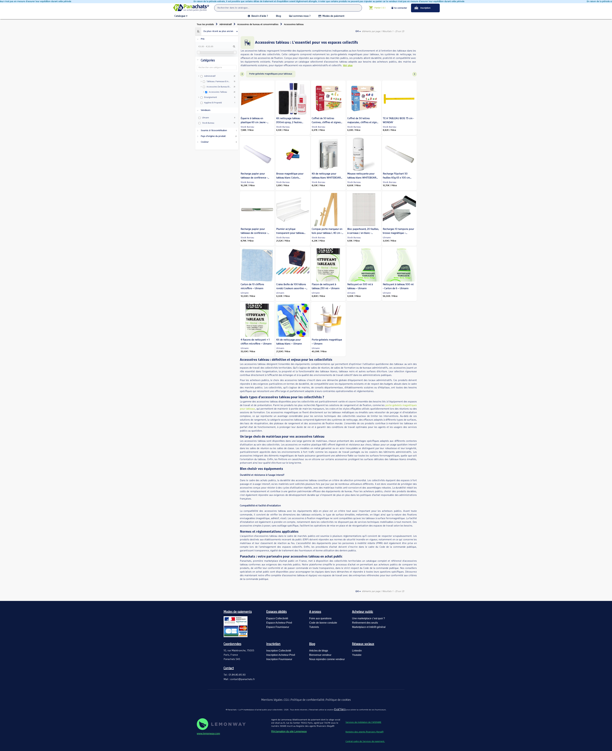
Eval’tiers (340, 709)
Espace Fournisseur (277, 627)
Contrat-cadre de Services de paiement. (365, 741)
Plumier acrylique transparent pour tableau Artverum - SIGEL (290, 233)
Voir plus (348, 65)
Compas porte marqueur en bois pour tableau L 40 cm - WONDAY (327, 233)
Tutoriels (314, 627)
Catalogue (179, 16)
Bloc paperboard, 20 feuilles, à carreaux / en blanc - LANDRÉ (363, 233)
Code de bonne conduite (323, 622)
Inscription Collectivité (278, 650)
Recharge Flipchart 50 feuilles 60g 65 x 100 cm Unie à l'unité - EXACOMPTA (398, 177)
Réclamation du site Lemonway (289, 731)
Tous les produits (205, 24)
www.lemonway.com (208, 733)
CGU (286, 700)
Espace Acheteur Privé (279, 622)
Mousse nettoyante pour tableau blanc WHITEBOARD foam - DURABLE (362, 177)
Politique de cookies (338, 700)
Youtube (356, 655)
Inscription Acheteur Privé (280, 655)
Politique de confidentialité (307, 700)
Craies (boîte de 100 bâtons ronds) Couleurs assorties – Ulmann (291, 288)
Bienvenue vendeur (320, 655)
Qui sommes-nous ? (299, 16)
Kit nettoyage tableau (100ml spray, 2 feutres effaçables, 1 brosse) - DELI (290, 122)
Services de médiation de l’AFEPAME (363, 722)
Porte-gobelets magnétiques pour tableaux (270, 74)
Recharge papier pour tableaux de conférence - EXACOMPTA (254, 177)
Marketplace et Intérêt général (369, 627)
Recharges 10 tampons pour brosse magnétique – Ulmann (398, 233)
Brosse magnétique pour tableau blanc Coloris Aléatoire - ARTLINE (289, 177)
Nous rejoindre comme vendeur (327, 659)
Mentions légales (271, 700)
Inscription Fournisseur (279, 659)
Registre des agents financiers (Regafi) (365, 732)
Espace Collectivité (277, 618)
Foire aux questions (320, 618)
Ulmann (387, 238)
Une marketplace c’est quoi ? (368, 618)
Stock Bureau (247, 127)
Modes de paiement (333, 16)
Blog (278, 16)
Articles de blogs (318, 650)
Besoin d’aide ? (259, 16)
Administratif (225, 24)
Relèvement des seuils (365, 622)
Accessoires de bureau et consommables (257, 24)
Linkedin (357, 650)
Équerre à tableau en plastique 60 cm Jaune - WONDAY (254, 122)
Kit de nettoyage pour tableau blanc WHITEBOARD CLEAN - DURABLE (327, 177)
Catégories (208, 60)
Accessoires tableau (294, 24)
